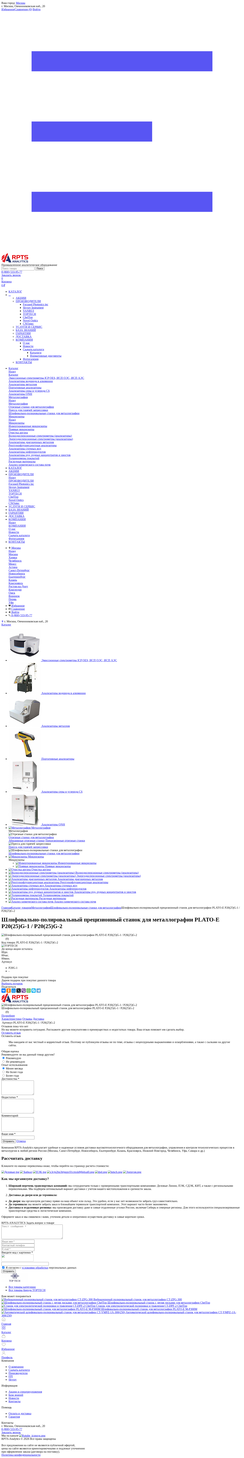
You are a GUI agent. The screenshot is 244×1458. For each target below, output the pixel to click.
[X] (18, 990)
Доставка (38, 1018)
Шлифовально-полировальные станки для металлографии (44, 853)
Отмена (21, 1141)
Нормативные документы (45, 355)
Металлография (18, 403)
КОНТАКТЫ (24, 362)
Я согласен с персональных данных (41, 1267)
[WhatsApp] (28, 990)
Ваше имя (8, 1133)
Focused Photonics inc (35, 304)
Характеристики (11, 1018)
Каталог (13, 374)
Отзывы (27, 1018)
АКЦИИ (21, 297)
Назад (12, 371)
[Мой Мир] (13, 990)
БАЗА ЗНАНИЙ (26, 330)
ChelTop (28, 317)
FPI (11, 1376)
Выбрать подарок (12, 983)
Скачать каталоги (33, 349)
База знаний (16, 1394)
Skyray (13, 1379)
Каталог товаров (21, 907)
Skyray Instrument (33, 307)
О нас (26, 342)
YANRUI (28, 310)
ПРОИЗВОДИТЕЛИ (28, 301)
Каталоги (35, 352)
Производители (18, 1373)
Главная (6, 907)
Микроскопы (16, 422)
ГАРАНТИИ (23, 333)
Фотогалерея (30, 359)
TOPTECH (29, 314)
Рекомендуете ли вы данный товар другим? (28, 1054)
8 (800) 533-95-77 (11, 271)
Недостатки (9, 1097)
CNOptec (28, 323)
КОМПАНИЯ (24, 339)
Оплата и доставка (20, 1413)
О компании (16, 1366)
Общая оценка (10, 1051)
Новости (28, 346)
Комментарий (9, 1115)
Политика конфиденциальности (21, 1454)
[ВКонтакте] (3, 990)
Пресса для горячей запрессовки (28, 846)
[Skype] (33, 990)
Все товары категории (22, 1286)
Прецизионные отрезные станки (65, 840)
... (10, 294)
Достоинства (10, 1078)
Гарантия (14, 1416)
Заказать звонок (11, 275)
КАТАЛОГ (15, 291)
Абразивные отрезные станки (27, 840)
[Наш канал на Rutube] (32, 1435)
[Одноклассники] (8, 990)
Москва (20, 2)
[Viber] (23, 990)
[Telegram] (38, 990)
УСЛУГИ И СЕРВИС (29, 326)
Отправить (8, 1141)
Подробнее (8, 1015)
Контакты (15, 1401)
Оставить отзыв (11, 1032)
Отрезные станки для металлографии (31, 837)
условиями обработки (35, 1267)
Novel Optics (30, 320)
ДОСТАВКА (24, 336)
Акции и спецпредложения (25, 1391)
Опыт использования (14, 1064)
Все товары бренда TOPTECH (27, 1290)
